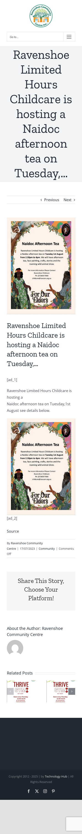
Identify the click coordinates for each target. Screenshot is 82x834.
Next (68, 199)
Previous (51, 199)
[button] (10, 691)
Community (47, 549)
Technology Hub (56, 776)
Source (13, 531)
